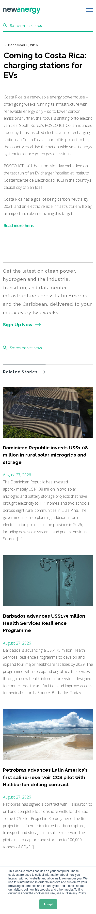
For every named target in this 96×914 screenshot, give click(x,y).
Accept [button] (48, 904)
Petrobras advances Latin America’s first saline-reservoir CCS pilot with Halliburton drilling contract (45, 777)
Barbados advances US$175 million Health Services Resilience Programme (44, 623)
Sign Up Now (17, 324)
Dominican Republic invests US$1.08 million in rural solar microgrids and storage (45, 455)
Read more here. (19, 225)
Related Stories (20, 372)
